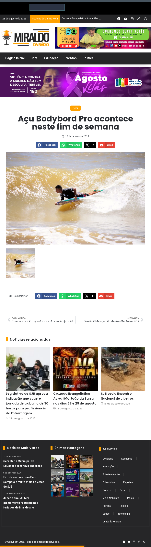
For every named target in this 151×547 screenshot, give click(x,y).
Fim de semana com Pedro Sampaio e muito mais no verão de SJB (23, 482)
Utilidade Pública (112, 521)
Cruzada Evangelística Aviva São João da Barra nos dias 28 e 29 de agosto (75, 398)
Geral (75, 108)
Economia (126, 458)
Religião (123, 506)
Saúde (106, 513)
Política (107, 506)
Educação (108, 466)
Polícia (130, 498)
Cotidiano (108, 458)
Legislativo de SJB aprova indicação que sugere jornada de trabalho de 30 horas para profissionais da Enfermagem (27, 403)
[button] (47, 145)
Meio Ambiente (111, 498)
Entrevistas (109, 482)
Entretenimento (111, 474)
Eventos (107, 490)
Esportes (128, 482)
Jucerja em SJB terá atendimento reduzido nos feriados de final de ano (20, 502)
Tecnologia (124, 513)
